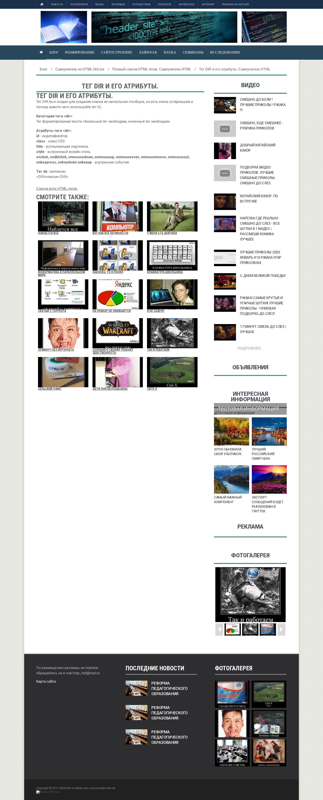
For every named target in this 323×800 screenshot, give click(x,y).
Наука (170, 52)
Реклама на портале (235, 4)
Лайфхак (148, 52)
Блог (53, 52)
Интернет (208, 4)
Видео (99, 4)
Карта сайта (46, 681)
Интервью (118, 4)
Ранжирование (79, 52)
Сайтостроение (116, 52)
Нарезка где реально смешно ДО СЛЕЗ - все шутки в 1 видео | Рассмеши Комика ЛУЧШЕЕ (260, 228)
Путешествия (141, 4)
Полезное (164, 4)
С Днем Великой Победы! (262, 276)
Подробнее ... (250, 348)
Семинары (193, 52)
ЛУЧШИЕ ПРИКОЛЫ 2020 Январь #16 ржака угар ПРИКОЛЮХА (260, 257)
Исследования (225, 52)
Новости (57, 4)
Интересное (186, 4)
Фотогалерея (79, 4)
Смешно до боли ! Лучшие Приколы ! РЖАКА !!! (262, 104)
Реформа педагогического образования (169, 688)
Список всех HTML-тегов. (57, 188)
